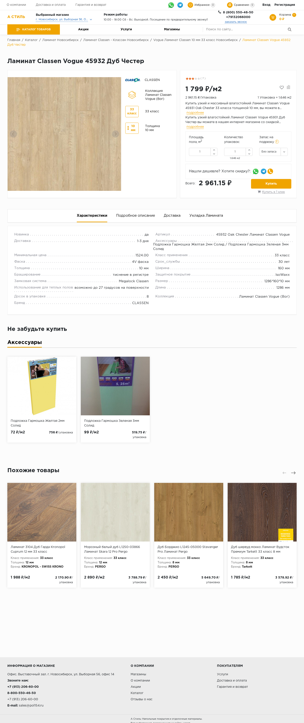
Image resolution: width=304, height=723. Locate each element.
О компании (16, 5)
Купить (271, 183)
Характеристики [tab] (92, 215)
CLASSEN (140, 303)
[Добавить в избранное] (282, 87)
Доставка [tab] (172, 215)
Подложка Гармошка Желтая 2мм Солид (188, 244)
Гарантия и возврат (90, 5)
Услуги (126, 29)
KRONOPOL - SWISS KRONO (42, 567)
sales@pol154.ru (31, 705)
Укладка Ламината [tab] (206, 215)
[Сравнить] (288, 87)
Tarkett (247, 567)
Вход (266, 5)
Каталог (137, 693)
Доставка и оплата (51, 5)
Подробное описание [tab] (135, 215)
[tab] (24, 343)
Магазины (172, 29)
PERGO (100, 567)
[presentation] (13, 134)
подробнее (195, 112)
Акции (83, 29)
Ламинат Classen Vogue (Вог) (264, 296)
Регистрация (284, 5)
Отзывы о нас (141, 699)
